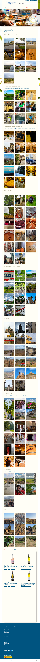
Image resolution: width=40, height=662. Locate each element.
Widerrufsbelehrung (6, 643)
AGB (4, 644)
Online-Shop (9, 7)
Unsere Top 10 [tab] (14, 549)
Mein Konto (27, 0)
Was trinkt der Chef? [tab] (7, 549)
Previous (1, 17)
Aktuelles (5, 7)
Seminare (17, 7)
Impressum (5, 645)
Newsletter (22, 7)
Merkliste (32, 0)
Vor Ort (14, 7)
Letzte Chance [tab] (20, 549)
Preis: (5, 566)
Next (38, 17)
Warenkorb (36, 0)
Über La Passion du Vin (7, 641)
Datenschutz (5, 642)
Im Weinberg (26, 7)
